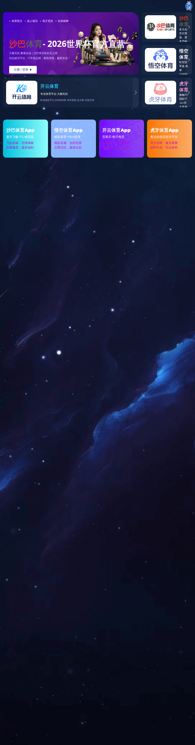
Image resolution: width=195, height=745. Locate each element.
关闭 (188, 6)
